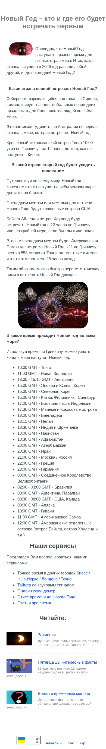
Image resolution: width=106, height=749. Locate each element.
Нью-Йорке (27, 579)
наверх (53, 743)
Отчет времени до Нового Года (46, 597)
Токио (66, 579)
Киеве (82, 573)
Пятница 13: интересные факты (67, 662)
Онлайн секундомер (36, 591)
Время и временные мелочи (64, 693)
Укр (82, 743)
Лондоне (50, 579)
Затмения (47, 634)
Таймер (24, 585)
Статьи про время (34, 603)
